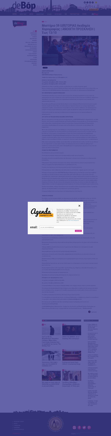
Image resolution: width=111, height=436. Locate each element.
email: (33, 227)
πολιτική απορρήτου (73, 220)
